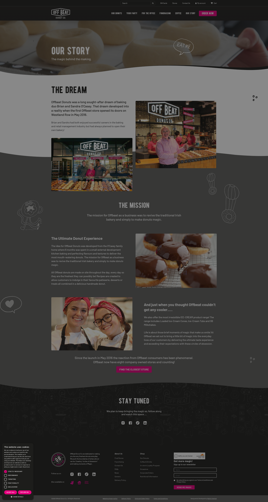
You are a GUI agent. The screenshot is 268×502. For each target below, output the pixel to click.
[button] (17, 497)
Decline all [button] (24, 492)
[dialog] (134, 251)
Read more (26, 467)
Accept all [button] (11, 492)
